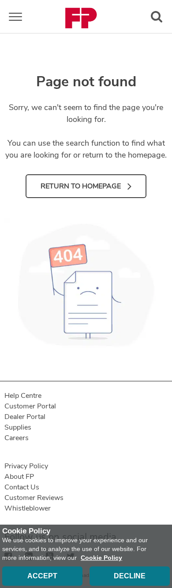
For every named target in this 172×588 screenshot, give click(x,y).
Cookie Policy (101, 557)
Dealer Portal (24, 417)
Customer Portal (30, 406)
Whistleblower (27, 508)
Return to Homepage (81, 186)
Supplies (17, 427)
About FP (19, 476)
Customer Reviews (34, 498)
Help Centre (22, 396)
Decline (130, 576)
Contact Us (21, 487)
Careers (16, 438)
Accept (42, 576)
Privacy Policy (26, 466)
